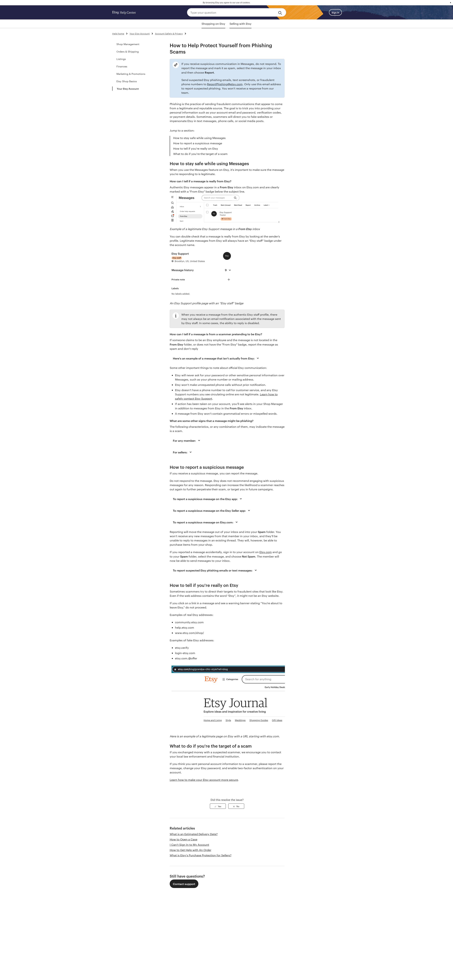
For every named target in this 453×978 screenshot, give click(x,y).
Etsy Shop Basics (126, 81)
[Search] (280, 12)
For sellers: (180, 452)
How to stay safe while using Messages (199, 138)
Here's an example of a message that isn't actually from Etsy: (214, 358)
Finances (121, 66)
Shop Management (127, 44)
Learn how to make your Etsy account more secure (204, 780)
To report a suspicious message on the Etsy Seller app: (209, 510)
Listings (121, 59)
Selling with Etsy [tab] (240, 23)
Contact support (184, 884)
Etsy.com (265, 552)
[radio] (218, 806)
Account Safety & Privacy (169, 33)
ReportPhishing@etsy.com (225, 84)
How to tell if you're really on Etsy (195, 148)
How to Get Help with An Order (190, 850)
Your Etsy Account (140, 33)
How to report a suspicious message (197, 143)
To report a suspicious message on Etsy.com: (203, 522)
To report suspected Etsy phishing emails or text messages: (213, 570)
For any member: (184, 440)
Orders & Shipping (127, 51)
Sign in (335, 12)
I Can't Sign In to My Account (189, 844)
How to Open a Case (183, 839)
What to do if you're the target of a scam (200, 154)
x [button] (450, 3)
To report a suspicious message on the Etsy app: (205, 499)
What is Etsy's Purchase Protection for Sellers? (200, 855)
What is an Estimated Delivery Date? (194, 834)
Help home (118, 33)
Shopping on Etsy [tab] (213, 23)
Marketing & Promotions (130, 74)
